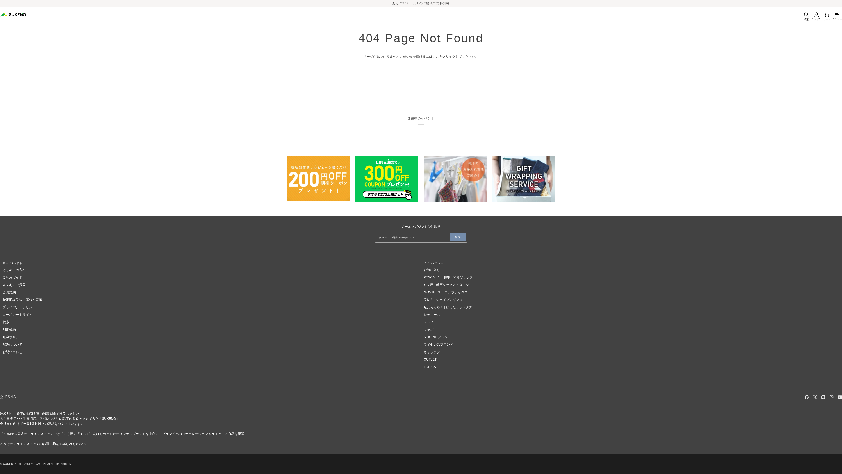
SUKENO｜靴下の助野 (18, 463)
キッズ (428, 329)
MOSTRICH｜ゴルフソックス (446, 292)
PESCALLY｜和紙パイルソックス (448, 277)
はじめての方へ (14, 270)
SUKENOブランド (437, 337)
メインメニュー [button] (434, 263)
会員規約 (9, 292)
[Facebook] (807, 397)
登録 (457, 237)
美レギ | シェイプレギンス (443, 300)
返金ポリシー (12, 337)
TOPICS (430, 367)
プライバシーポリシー (19, 307)
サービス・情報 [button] (13, 263)
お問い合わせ (12, 352)
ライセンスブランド (438, 344)
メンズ (428, 322)
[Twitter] (815, 397)
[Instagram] (832, 397)
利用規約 (9, 329)
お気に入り (432, 270)
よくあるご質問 (14, 285)
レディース (432, 314)
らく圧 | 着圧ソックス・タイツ (446, 285)
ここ (435, 56)
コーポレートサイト (17, 314)
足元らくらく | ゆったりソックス (448, 307)
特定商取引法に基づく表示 (22, 300)
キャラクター (433, 352)
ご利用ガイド (12, 277)
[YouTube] (840, 397)
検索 (6, 322)
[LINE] (823, 397)
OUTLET (430, 359)
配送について (12, 344)
